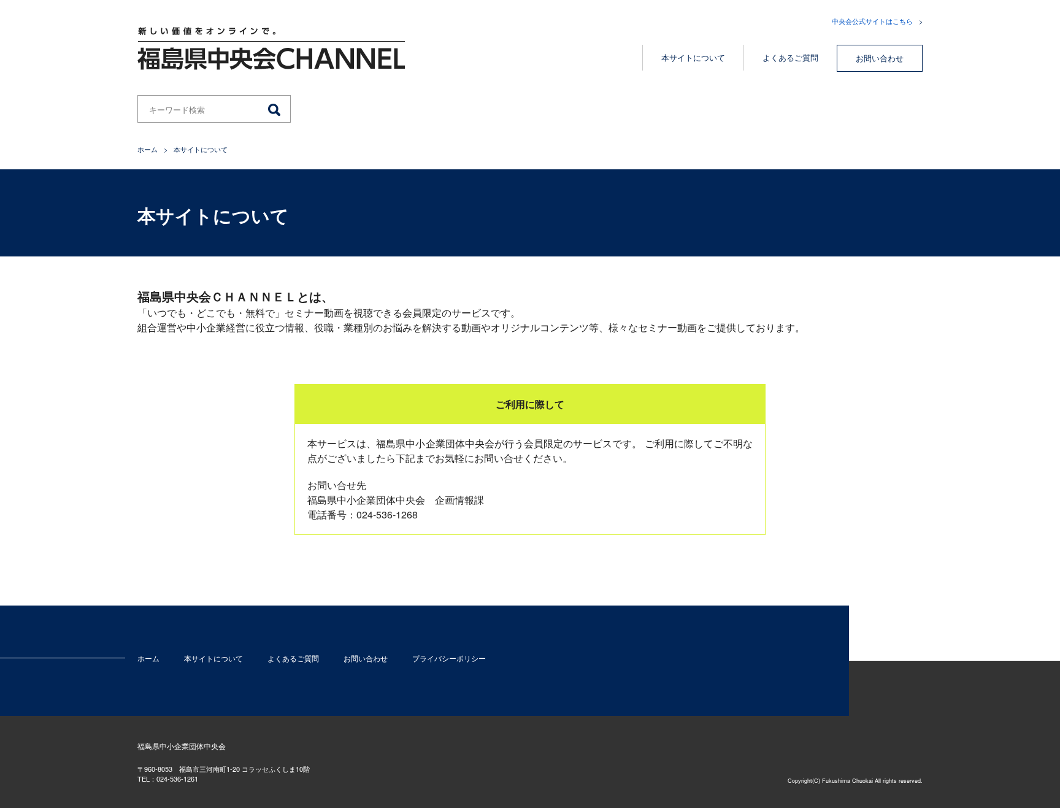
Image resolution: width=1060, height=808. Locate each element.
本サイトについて (693, 57)
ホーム (147, 149)
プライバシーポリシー (449, 658)
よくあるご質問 (790, 57)
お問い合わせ (880, 58)
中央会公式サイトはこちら (872, 21)
